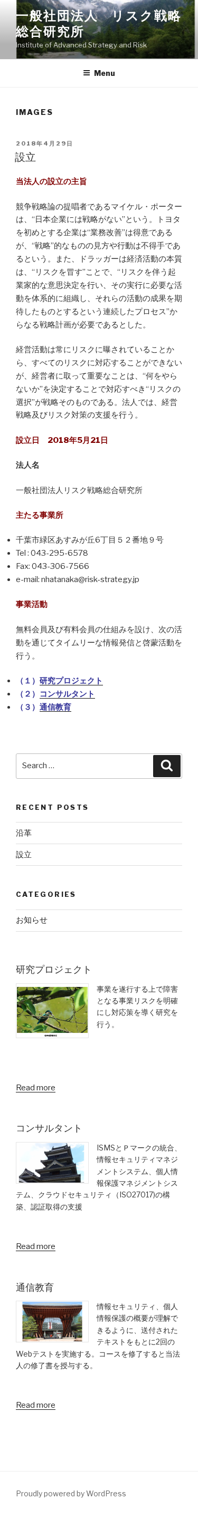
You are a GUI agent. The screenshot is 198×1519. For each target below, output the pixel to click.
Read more (35, 1087)
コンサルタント (67, 694)
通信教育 (55, 707)
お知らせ (32, 920)
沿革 (24, 833)
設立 (25, 157)
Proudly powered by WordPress (71, 1493)
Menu (104, 73)
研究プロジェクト (71, 680)
